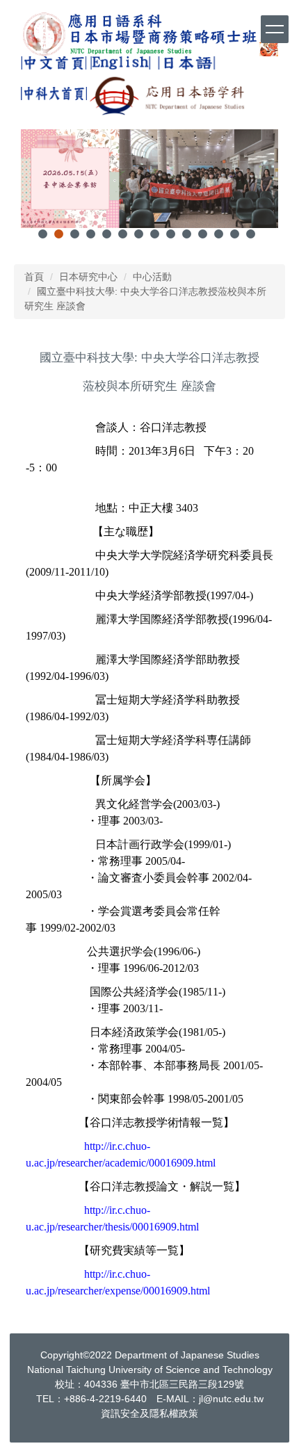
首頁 (34, 276)
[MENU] (275, 29)
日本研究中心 (88, 276)
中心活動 (152, 276)
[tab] (43, 234)
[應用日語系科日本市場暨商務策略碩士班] (149, 34)
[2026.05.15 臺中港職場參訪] (149, 178)
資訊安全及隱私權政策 (149, 1413)
